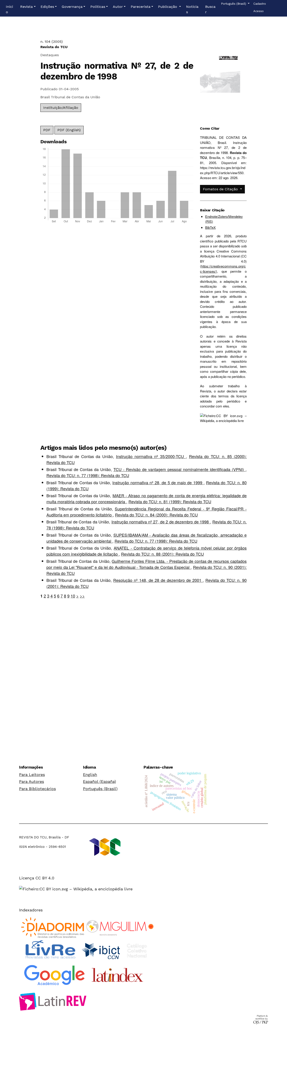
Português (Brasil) (100, 788)
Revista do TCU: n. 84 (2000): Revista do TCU (156, 515)
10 (73, 596)
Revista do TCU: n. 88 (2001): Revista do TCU (162, 554)
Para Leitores (32, 774)
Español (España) (99, 781)
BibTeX (210, 227)
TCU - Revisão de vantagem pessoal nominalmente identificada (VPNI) (179, 469)
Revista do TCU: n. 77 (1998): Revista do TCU (87, 475)
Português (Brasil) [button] (234, 3)
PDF (46, 130)
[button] (27, 6)
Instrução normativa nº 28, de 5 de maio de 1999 (157, 482)
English (90, 774)
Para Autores (31, 781)
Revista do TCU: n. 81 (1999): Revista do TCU (169, 501)
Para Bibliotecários (37, 788)
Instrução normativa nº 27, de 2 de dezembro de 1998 (160, 522)
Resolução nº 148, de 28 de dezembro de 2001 (158, 580)
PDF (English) (69, 130)
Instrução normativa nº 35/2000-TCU (151, 456)
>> (82, 596)
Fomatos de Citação (221, 189)
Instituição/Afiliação (60, 107)
